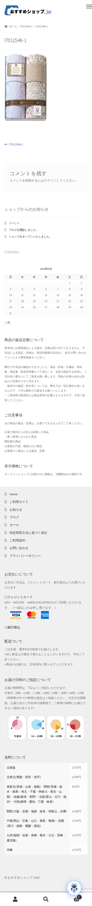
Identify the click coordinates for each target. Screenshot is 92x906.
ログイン (50, 180)
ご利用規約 (17, 540)
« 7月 (7, 322)
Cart (70, 896)
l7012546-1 (26, 26)
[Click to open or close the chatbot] (74, 888)
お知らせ (16, 510)
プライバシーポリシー (25, 556)
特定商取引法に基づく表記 (28, 533)
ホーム (13, 26)
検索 (46, 899)
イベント (14, 223)
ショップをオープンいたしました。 (30, 236)
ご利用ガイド (19, 502)
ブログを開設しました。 (23, 229)
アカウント (15, 899)
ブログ (14, 517)
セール (14, 525)
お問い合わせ (19, 548)
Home (14, 494)
